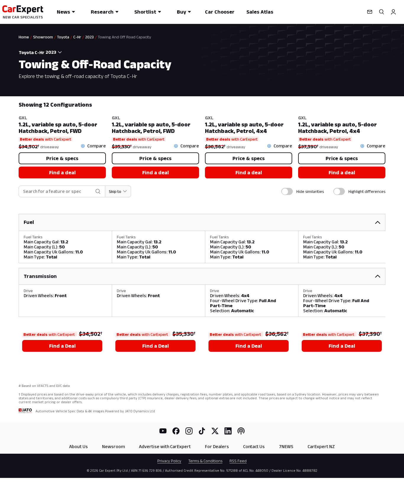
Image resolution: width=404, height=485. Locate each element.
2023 (89, 37)
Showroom (43, 37)
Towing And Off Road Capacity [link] (124, 37)
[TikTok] (202, 430)
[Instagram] (189, 430)
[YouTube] (163, 430)
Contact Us (254, 446)
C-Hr (77, 37)
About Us (78, 446)
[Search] (381, 12)
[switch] (287, 191)
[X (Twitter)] (215, 430)
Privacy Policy (169, 460)
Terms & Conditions (205, 460)
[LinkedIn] (228, 430)
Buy (181, 12)
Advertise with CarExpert (165, 446)
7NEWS (286, 446)
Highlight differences (366, 191)
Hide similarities (310, 191)
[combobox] (54, 52)
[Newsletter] (370, 12)
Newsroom (113, 446)
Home (24, 37)
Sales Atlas (259, 12)
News (63, 12)
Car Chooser (220, 12)
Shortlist (145, 12)
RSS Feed (238, 460)
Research (102, 12)
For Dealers (217, 446)
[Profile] (393, 12)
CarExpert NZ (321, 446)
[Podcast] (241, 430)
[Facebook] (176, 430)
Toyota (63, 37)
